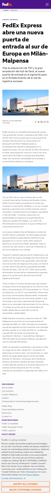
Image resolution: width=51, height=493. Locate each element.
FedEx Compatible (10, 423)
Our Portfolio (7, 391)
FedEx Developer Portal (12, 427)
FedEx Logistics (9, 430)
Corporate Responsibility (13, 409)
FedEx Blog (7, 406)
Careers (5, 398)
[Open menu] (47, 4)
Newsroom (14, 10)
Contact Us (7, 416)
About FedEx (7, 387)
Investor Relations (10, 394)
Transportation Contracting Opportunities (20, 401)
